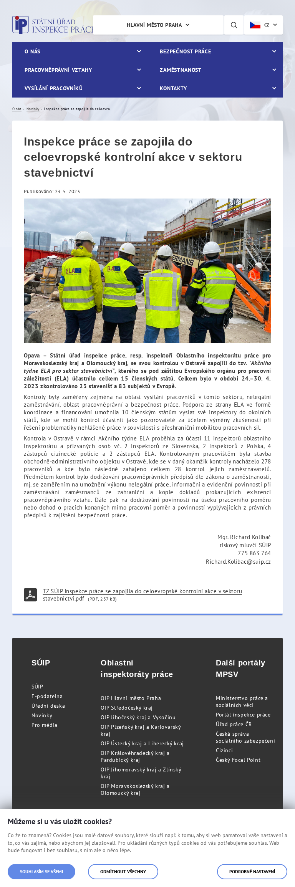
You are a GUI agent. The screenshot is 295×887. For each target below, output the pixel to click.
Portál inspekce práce (243, 714)
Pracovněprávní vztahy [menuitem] (58, 69)
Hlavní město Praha (154, 25)
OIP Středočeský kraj (127, 707)
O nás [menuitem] (32, 51)
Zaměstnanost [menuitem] (181, 69)
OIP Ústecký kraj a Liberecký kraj (142, 743)
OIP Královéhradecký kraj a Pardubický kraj (135, 756)
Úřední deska (48, 705)
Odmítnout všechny (123, 871)
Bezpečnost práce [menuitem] (185, 51)
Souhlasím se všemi (41, 871)
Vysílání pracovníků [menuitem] (54, 88)
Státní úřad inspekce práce (53, 25)
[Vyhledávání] (234, 25)
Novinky (41, 715)
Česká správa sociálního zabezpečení (245, 737)
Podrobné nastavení (252, 871)
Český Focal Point (238, 759)
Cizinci (224, 750)
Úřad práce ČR (234, 724)
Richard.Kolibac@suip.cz (238, 561)
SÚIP (37, 686)
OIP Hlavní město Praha (131, 698)
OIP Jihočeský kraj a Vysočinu (138, 717)
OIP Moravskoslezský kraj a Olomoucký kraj (135, 789)
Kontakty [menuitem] (173, 88)
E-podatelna (47, 696)
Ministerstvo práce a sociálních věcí (242, 701)
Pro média (44, 725)
